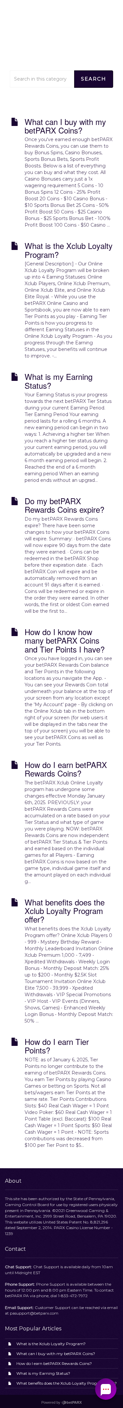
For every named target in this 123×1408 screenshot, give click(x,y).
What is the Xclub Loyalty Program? (51, 1343)
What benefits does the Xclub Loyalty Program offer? (66, 1383)
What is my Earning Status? (43, 1373)
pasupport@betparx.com (34, 1313)
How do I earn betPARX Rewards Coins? (54, 1363)
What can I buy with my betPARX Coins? (55, 1353)
